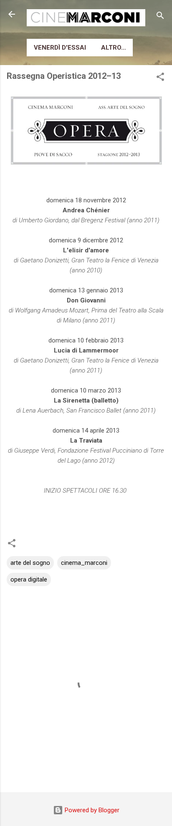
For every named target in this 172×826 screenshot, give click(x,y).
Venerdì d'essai (60, 47)
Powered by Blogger (91, 810)
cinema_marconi (84, 563)
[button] (160, 78)
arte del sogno (30, 563)
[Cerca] (160, 17)
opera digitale (28, 579)
